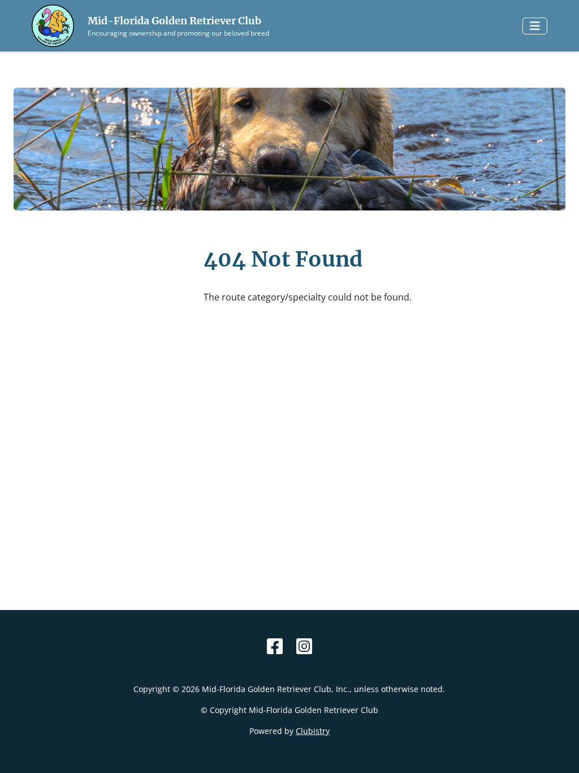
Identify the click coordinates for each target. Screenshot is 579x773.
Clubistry (313, 730)
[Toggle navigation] (534, 26)
